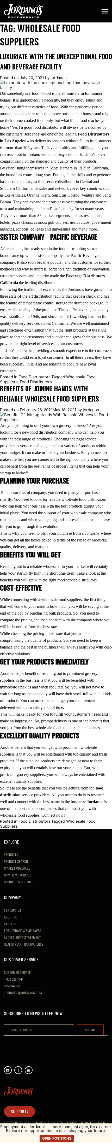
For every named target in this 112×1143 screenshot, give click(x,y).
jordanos (59, 77)
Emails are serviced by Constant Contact (59, 1054)
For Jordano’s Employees (22, 931)
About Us (10, 917)
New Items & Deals (18, 875)
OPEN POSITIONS (56, 1138)
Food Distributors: (34, 376)
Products (11, 855)
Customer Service (17, 972)
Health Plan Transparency (23, 944)
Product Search (16, 861)
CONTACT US (12, 910)
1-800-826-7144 (13, 979)
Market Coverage (17, 868)
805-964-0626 (12, 986)
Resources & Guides (18, 882)
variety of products (79, 446)
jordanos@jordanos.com (23, 993)
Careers (10, 924)
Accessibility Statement (22, 937)
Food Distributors (36, 381)
